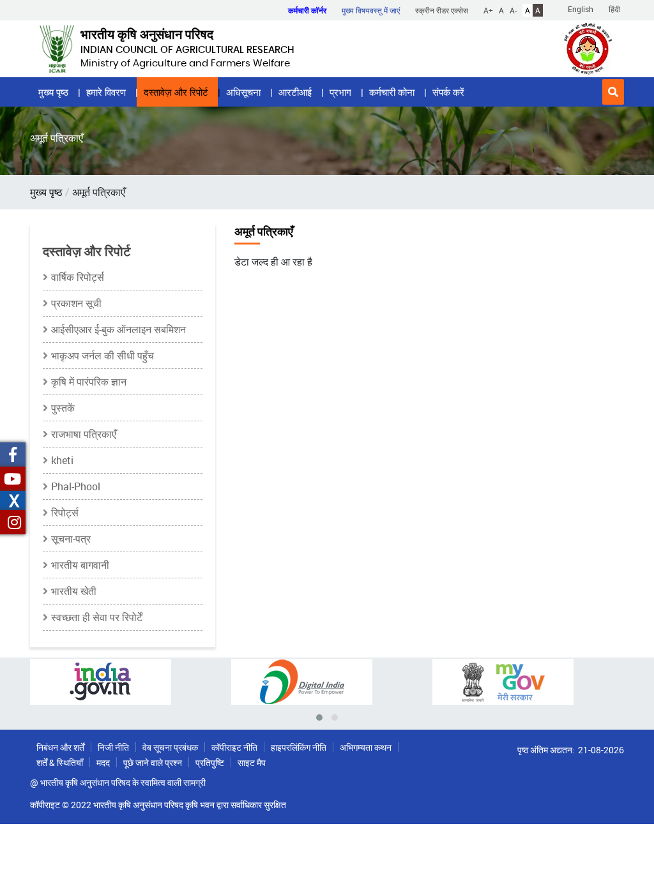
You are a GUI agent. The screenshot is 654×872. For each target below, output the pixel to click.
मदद (103, 762)
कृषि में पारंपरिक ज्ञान (88, 382)
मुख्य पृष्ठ (53, 92)
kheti (62, 460)
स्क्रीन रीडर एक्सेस (441, 10)
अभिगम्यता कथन (366, 747)
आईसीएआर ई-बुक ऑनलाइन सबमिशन (118, 329)
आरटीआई (295, 92)
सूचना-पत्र (71, 539)
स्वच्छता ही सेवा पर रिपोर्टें (96, 617)
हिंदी (614, 9)
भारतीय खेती (73, 591)
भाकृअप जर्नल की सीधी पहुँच (102, 356)
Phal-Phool (75, 486)
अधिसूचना (243, 92)
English (580, 9)
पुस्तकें (63, 408)
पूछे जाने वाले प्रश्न (152, 762)
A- (513, 10)
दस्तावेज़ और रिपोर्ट (176, 92)
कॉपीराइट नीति (234, 747)
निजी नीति (113, 747)
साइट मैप (252, 762)
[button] (613, 92)
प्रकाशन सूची (76, 303)
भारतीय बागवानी (80, 565)
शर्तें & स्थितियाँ (59, 762)
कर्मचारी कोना (391, 92)
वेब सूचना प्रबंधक (170, 747)
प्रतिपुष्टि (209, 762)
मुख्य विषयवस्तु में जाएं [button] (371, 10)
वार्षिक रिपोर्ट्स (77, 277)
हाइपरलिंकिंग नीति (298, 747)
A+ (488, 10)
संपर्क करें (448, 92)
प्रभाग (340, 92)
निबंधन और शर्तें (60, 747)
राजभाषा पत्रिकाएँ (83, 434)
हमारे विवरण (106, 92)
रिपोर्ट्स (65, 513)
